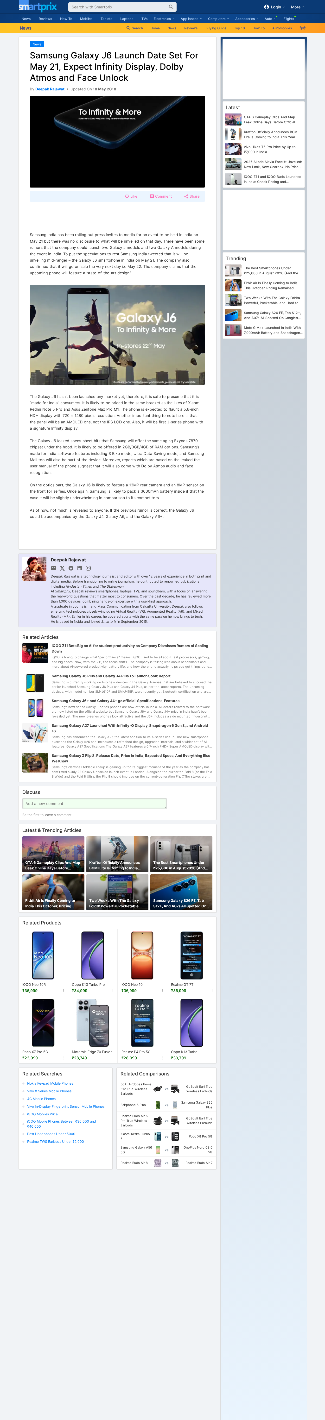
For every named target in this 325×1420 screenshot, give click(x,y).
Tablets (106, 19)
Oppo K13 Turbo (184, 1052)
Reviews (45, 19)
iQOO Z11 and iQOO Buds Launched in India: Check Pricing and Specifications (272, 179)
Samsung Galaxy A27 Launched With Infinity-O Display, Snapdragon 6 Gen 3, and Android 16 (130, 728)
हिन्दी (303, 28)
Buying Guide (215, 28)
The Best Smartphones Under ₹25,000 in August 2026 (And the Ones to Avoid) (179, 865)
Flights (289, 19)
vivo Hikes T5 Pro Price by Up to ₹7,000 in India (269, 149)
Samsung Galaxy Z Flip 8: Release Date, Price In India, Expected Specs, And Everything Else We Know (131, 759)
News (26, 19)
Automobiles (282, 28)
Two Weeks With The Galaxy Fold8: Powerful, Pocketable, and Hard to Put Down (114, 903)
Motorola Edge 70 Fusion (92, 1052)
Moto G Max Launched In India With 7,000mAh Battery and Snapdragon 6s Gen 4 (272, 330)
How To (66, 19)
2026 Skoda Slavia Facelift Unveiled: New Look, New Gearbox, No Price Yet (273, 164)
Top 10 (239, 28)
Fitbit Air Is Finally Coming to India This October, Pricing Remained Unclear (50, 903)
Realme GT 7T (182, 985)
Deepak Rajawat (68, 559)
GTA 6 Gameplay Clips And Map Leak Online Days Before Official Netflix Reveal (52, 865)
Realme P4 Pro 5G (136, 1052)
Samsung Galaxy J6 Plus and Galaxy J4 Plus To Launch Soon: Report (111, 676)
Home (155, 28)
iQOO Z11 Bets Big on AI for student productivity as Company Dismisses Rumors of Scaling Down (130, 649)
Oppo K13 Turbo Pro (88, 985)
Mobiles (86, 19)
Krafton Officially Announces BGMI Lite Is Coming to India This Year (114, 865)
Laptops (127, 19)
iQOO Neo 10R (34, 985)
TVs (144, 19)
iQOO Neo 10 (132, 985)
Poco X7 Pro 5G (35, 1052)
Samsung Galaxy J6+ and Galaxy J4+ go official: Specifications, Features (115, 700)
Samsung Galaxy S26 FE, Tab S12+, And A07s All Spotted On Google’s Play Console (179, 903)
